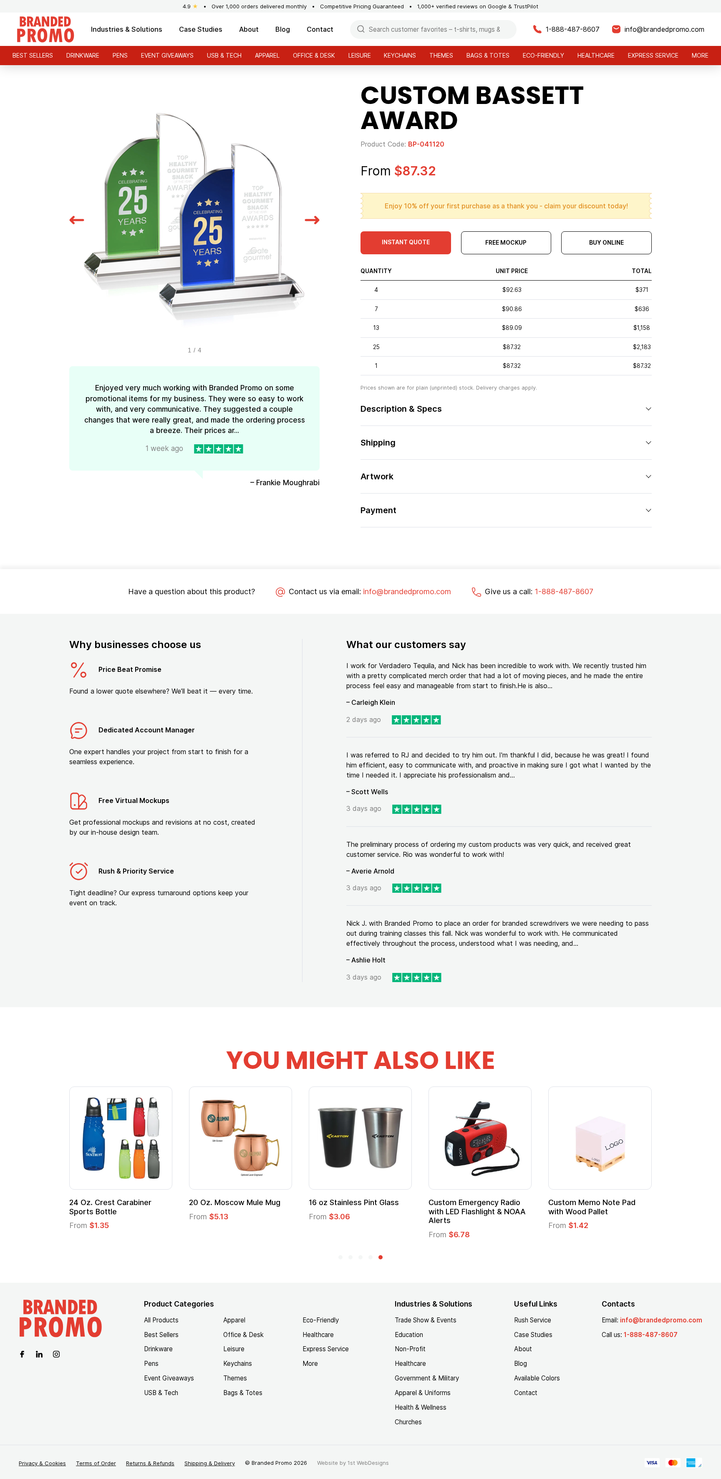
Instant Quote (406, 242)
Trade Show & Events (425, 1320)
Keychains (400, 55)
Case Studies (200, 29)
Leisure (359, 55)
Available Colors (537, 1378)
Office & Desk (314, 55)
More (700, 55)
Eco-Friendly (543, 55)
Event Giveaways (167, 55)
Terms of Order (96, 1463)
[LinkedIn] (39, 1353)
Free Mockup (506, 242)
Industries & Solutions (126, 29)
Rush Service (532, 1320)
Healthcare (596, 55)
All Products (161, 1320)
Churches (408, 1422)
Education (409, 1335)
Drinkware (82, 55)
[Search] (361, 28)
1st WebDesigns (368, 1462)
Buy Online (606, 242)
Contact (320, 29)
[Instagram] (56, 1353)
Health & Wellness (420, 1407)
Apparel (267, 55)
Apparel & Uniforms (423, 1393)
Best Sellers (33, 55)
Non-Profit (410, 1349)
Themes (441, 55)
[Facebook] (22, 1353)
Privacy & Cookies (42, 1463)
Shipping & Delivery (209, 1463)
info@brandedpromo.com (407, 591)
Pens (120, 55)
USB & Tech (224, 55)
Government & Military (427, 1378)
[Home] (45, 28)
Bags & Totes (487, 55)
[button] (76, 219)
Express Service (653, 55)
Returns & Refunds (150, 1463)
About (249, 29)
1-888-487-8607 (563, 591)
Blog (282, 29)
